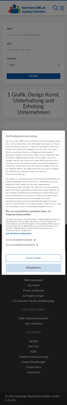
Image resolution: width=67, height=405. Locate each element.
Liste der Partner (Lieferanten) (18, 233)
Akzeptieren (33, 267)
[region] (33, 202)
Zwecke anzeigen (33, 258)
